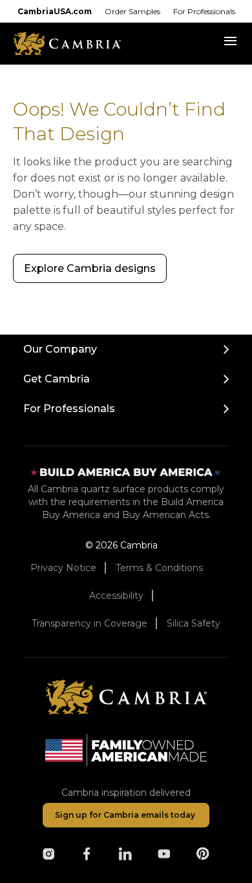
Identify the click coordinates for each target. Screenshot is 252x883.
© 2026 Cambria (121, 545)
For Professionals (204, 11)
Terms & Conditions (159, 568)
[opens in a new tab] (48, 854)
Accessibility (116, 595)
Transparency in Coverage (89, 623)
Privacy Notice (63, 568)
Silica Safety (193, 623)
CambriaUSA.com (54, 11)
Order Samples (132, 11)
